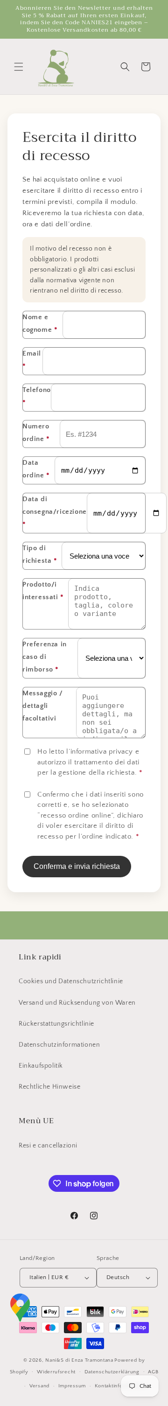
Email (31, 360)
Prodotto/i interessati (43, 591)
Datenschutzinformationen (59, 1045)
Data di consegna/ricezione (54, 511)
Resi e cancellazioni (48, 1145)
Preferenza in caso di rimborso (44, 656)
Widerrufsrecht (56, 1372)
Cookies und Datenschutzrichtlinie (71, 981)
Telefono (36, 396)
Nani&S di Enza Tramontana (79, 1360)
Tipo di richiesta (39, 554)
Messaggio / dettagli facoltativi (42, 705)
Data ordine (36, 469)
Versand (39, 1386)
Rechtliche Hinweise (49, 1087)
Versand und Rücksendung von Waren (77, 1003)
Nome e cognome (39, 323)
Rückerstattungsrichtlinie (56, 1024)
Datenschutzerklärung (112, 1372)
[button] (18, 66)
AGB (153, 1372)
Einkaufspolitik (41, 1066)
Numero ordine (36, 432)
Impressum (72, 1386)
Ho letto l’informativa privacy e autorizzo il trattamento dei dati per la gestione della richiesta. (89, 762)
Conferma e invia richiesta (77, 866)
